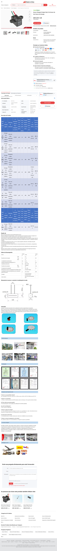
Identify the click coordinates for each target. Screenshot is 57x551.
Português (16, 541)
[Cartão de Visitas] (54, 98)
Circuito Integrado (14, 8)
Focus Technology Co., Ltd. (27, 544)
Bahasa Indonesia (32, 542)
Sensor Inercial (31, 516)
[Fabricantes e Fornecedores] (28, 2)
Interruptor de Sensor (32, 520)
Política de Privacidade (25, 540)
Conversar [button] (47, 23)
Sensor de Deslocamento (46, 516)
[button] (34, 95)
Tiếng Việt (26, 542)
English (9, 541)
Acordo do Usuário (18, 540)
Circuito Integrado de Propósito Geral (23, 8)
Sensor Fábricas (5, 531)
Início (2, 8)
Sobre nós (8, 540)
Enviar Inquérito (37, 23)
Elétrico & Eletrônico (7, 8)
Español (12, 541)
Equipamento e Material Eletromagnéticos (49, 520)
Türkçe (23, 542)
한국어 (44, 541)
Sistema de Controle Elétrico (19, 516)
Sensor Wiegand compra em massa (15, 534)
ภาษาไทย (52, 541)
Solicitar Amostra (53, 25)
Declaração (12, 540)
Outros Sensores (18, 520)
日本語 (47, 541)
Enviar (11, 483)
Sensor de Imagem (31, 518)
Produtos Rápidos (43, 540)
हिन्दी (49, 541)
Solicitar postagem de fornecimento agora (17, 485)
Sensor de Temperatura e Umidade (7, 520)
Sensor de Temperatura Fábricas (27, 531)
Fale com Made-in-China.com (34, 540)
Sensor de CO (4, 534)
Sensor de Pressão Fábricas (14, 531)
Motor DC (2, 516)
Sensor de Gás (17, 518)
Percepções (48, 540)
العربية (41, 541)
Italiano (29, 541)
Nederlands (37, 541)
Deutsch (33, 541)
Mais (2, 522)
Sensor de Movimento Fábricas (40, 531)
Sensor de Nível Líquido (46, 518)
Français (20, 541)
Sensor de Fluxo (4, 518)
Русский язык (25, 541)
